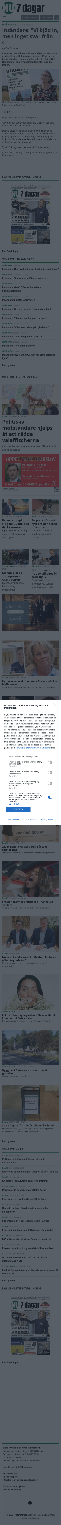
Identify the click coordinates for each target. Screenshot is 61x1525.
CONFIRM (18, 809)
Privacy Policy (46, 819)
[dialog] (30, 762)
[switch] (50, 762)
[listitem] (30, 756)
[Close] (55, 705)
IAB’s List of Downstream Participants (34, 748)
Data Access (30, 819)
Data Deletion (14, 819)
